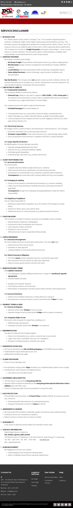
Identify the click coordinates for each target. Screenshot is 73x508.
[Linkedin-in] (62, 504)
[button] (36, 20)
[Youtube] (66, 504)
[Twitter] (58, 504)
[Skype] (69, 504)
